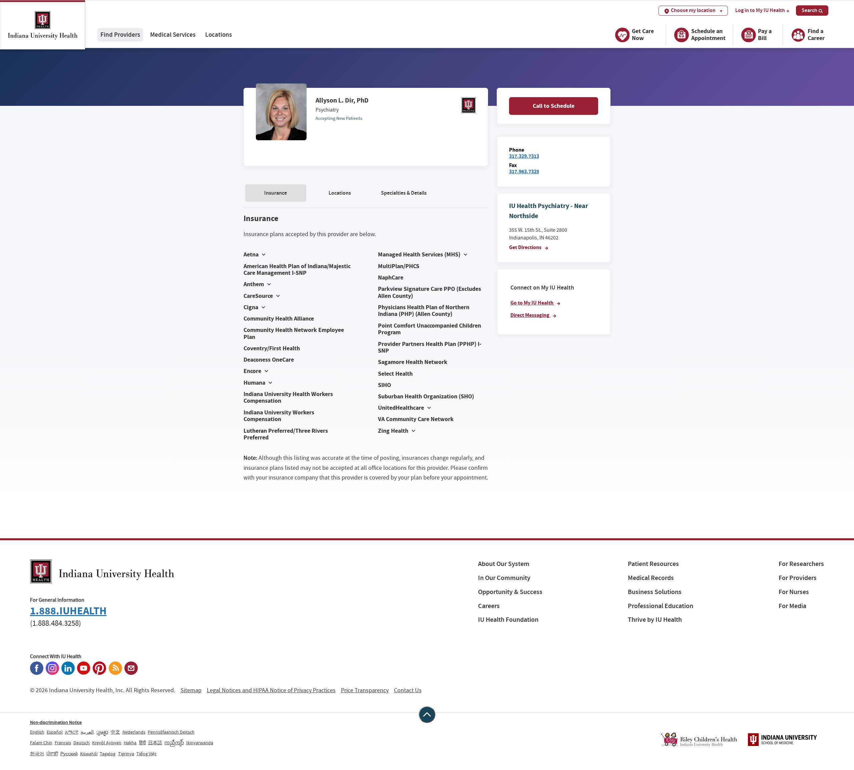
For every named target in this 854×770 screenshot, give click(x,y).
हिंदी (142, 743)
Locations (218, 34)
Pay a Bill (765, 34)
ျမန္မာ (102, 732)
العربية (87, 732)
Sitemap (190, 690)
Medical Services (172, 34)
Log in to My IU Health (760, 10)
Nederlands (133, 732)
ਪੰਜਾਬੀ (52, 754)
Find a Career (816, 34)
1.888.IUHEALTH (68, 611)
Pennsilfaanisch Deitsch (171, 732)
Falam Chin (41, 743)
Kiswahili (88, 754)
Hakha (130, 743)
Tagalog (107, 754)
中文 (115, 732)
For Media (792, 606)
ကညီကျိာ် (174, 743)
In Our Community (504, 578)
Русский (69, 754)
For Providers (798, 578)
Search (809, 10)
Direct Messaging (530, 315)
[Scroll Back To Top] (427, 714)
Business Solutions (655, 592)
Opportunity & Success (510, 592)
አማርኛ (71, 732)
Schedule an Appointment (708, 34)
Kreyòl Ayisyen (106, 743)
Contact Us (408, 690)
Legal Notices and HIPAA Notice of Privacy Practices (271, 690)
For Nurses (794, 592)
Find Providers (120, 34)
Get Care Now (643, 34)
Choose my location (693, 10)
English (37, 732)
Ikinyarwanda (199, 743)
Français (63, 743)
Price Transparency (365, 690)
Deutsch (81, 743)
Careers (489, 606)
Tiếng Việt (146, 754)
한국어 (37, 754)
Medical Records (651, 578)
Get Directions (525, 247)
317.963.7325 (524, 171)
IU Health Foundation (508, 619)
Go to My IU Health (532, 302)
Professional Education (660, 606)
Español (55, 732)
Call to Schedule (553, 106)
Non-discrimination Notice (56, 722)
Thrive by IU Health (655, 619)
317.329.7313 (524, 156)
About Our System (503, 564)
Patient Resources (653, 564)
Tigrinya (126, 754)
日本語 (155, 743)
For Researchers (801, 564)
